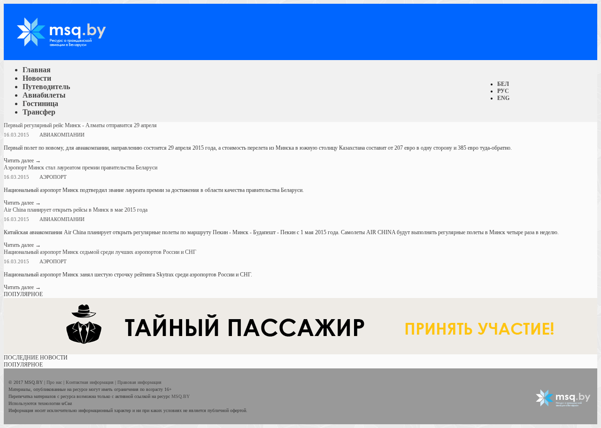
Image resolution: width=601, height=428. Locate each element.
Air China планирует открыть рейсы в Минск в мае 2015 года (75, 209)
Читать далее (22, 160)
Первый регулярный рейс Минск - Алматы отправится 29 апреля (80, 125)
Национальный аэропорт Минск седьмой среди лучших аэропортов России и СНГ (100, 252)
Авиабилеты (44, 95)
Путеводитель (46, 87)
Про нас (54, 382)
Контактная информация (90, 382)
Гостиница (40, 103)
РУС (503, 91)
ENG (503, 98)
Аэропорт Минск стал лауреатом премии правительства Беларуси (80, 167)
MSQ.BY (180, 396)
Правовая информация (139, 382)
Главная (37, 70)
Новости (37, 78)
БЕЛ (503, 84)
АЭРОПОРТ (53, 177)
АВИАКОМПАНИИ (62, 135)
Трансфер (39, 112)
